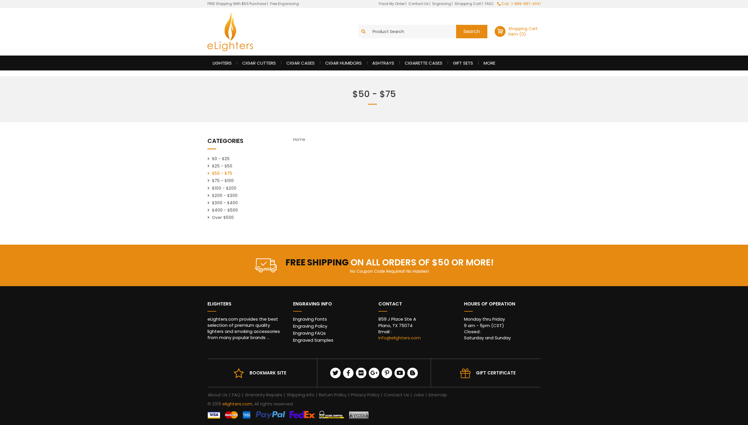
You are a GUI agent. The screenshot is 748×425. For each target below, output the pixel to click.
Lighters (222, 63)
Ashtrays (383, 63)
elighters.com (237, 404)
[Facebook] (348, 373)
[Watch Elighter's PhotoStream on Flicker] (361, 373)
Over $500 (223, 217)
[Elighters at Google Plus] (374, 373)
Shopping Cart (468, 3)
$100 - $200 (224, 188)
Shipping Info (300, 395)
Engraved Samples (313, 340)
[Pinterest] (387, 373)
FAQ (488, 3)
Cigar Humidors (343, 63)
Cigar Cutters (259, 63)
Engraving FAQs (309, 333)
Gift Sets (463, 63)
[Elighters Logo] (230, 31)
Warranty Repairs (263, 395)
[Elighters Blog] (412, 373)
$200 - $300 (225, 195)
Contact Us (419, 3)
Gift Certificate (496, 373)
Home (299, 139)
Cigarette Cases (423, 63)
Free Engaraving (284, 3)
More (489, 63)
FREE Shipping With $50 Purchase (236, 3)
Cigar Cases (300, 63)
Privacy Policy (365, 395)
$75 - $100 (223, 181)
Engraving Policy (310, 326)
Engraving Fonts (310, 319)
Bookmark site (268, 373)
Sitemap (437, 395)
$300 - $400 (225, 203)
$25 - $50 (222, 166)
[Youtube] (399, 373)
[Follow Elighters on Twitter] (335, 373)
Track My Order (392, 3)
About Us (218, 395)
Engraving (442, 3)
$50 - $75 (222, 173)
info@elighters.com (399, 338)
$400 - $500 (225, 210)
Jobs (418, 395)
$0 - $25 (221, 159)
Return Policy (333, 395)
